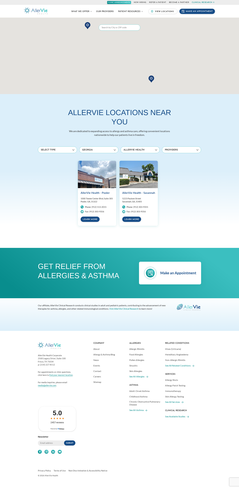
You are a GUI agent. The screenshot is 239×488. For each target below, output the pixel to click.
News (96, 360)
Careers (97, 376)
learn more (90, 219)
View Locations (164, 12)
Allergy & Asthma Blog (104, 354)
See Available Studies (175, 416)
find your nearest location (61, 375)
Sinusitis (133, 365)
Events (96, 365)
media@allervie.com (47, 385)
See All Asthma (136, 410)
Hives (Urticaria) (173, 349)
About (96, 349)
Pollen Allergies (136, 360)
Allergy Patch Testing (175, 385)
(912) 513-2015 (99, 207)
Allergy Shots (171, 380)
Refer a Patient (157, 2)
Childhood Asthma (138, 396)
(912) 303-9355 (140, 207)
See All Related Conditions (178, 365)
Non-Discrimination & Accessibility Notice (87, 471)
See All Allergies (137, 376)
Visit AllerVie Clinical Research (123, 308)
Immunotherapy (173, 391)
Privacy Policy (44, 471)
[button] (151, 79)
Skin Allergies (135, 371)
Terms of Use (60, 471)
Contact (97, 371)
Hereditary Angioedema (176, 354)
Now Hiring (140, 2)
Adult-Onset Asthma (139, 391)
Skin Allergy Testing (174, 396)
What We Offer (80, 12)
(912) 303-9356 (96, 211)
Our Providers (105, 12)
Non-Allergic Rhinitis (175, 360)
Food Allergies (136, 354)
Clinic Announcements (119, 2)
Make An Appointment (199, 11)
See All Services (172, 402)
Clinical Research (202, 2)
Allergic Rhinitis (137, 349)
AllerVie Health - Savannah (138, 193)
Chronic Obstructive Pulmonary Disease (144, 403)
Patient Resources (129, 12)
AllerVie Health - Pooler (95, 193)
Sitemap (97, 382)
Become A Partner (179, 2)
